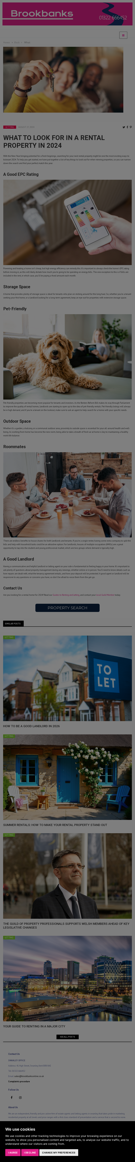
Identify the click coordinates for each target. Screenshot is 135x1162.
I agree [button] (13, 1152)
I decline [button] (30, 1152)
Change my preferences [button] (58, 1152)
